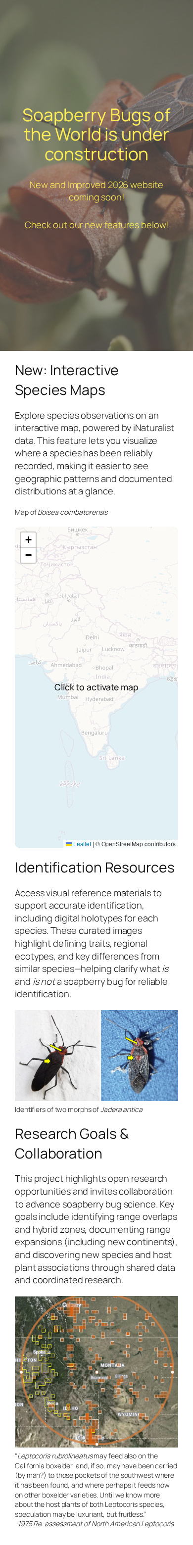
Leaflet (81, 843)
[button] (28, 540)
